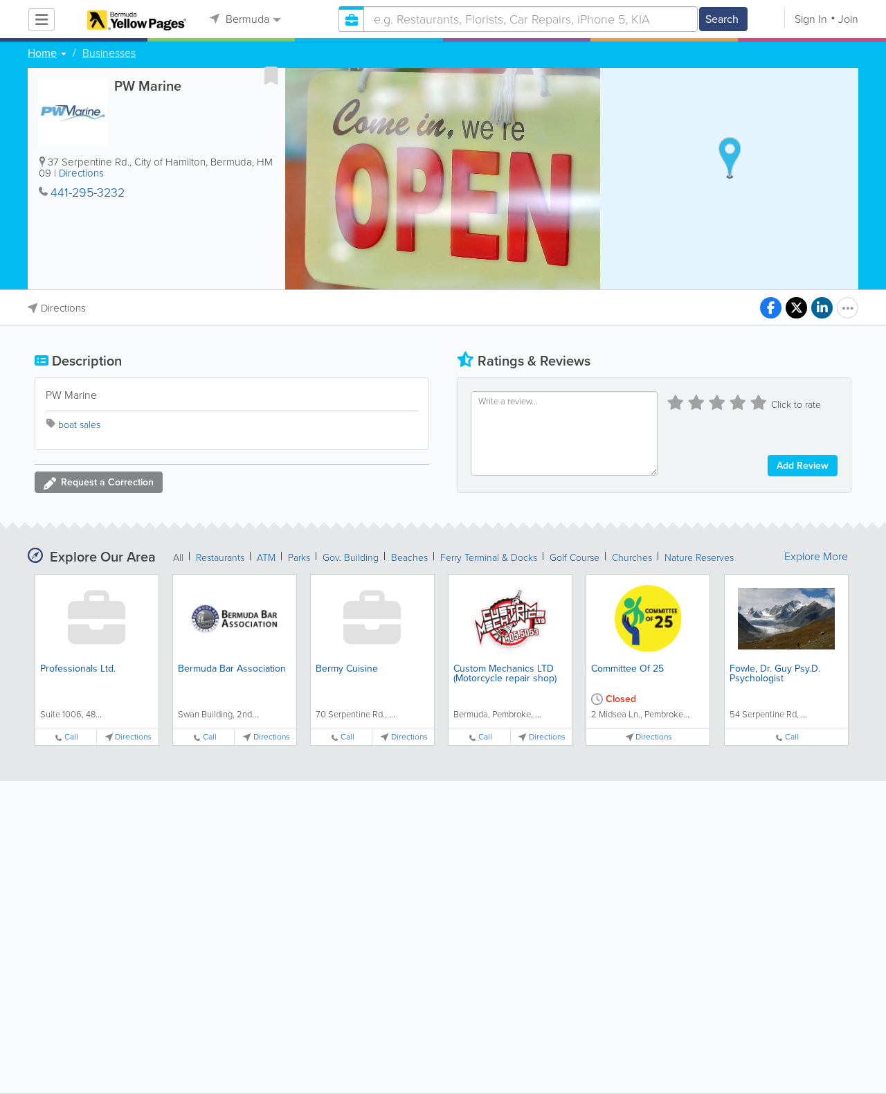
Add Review (803, 465)
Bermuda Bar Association (232, 668)
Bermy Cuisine (347, 668)
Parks (299, 557)
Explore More (816, 556)
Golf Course (574, 557)
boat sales (79, 425)
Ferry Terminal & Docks (488, 557)
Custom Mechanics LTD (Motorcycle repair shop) (505, 673)
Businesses (109, 53)
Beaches (409, 557)
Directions (81, 173)
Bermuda (246, 19)
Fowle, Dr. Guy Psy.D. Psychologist (775, 673)
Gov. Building (351, 557)
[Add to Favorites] (271, 75)
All (178, 557)
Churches (632, 557)
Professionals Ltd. (78, 668)
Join (848, 19)
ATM (266, 557)
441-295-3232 (88, 192)
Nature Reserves (699, 557)
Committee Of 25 (627, 668)
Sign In (811, 19)
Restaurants (220, 557)
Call (71, 737)
